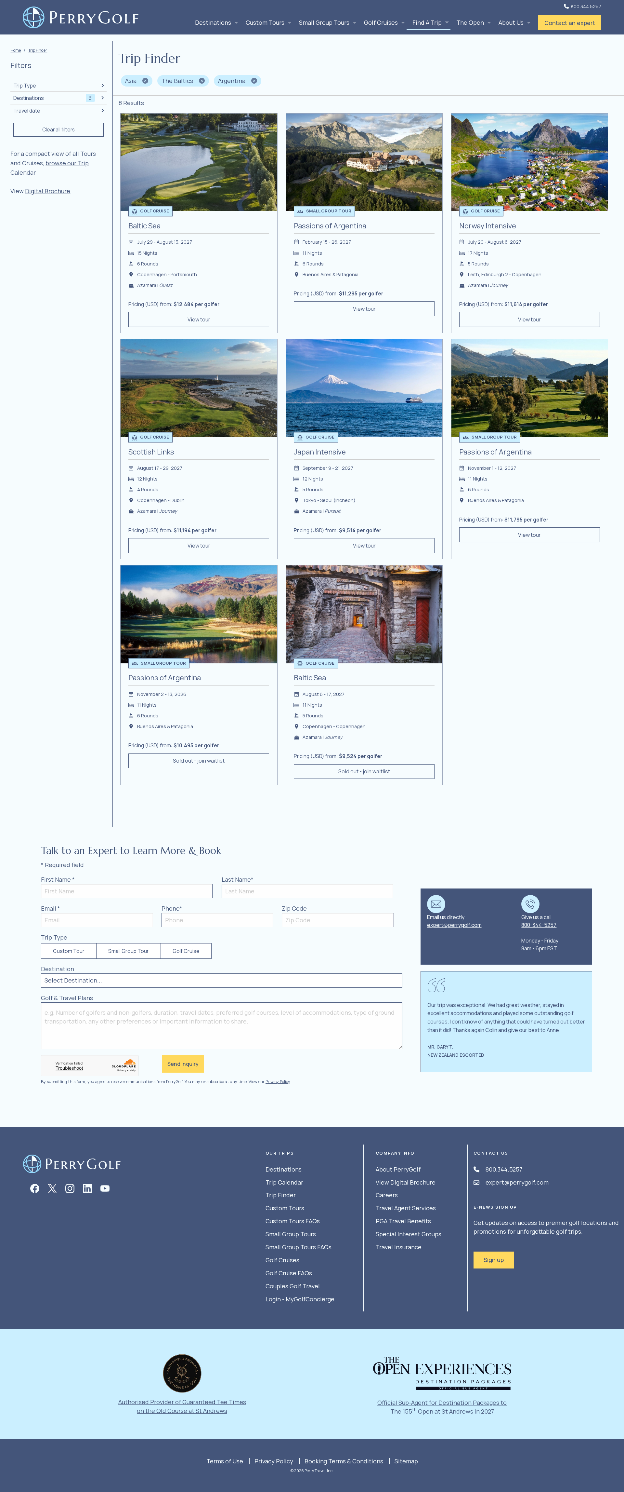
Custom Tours (285, 1208)
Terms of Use (224, 1461)
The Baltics (178, 81)
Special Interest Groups (408, 1234)
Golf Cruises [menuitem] (381, 22)
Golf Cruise (186, 951)
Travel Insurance (399, 1247)
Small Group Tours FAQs (299, 1247)
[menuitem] (47, 191)
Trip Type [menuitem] (24, 85)
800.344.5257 (586, 6)
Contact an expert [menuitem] (569, 23)
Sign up (494, 1260)
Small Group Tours (291, 1234)
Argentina (232, 81)
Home (15, 50)
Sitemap (406, 1461)
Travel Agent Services (406, 1208)
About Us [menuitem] (511, 22)
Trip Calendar (284, 1182)
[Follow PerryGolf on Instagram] (69, 1188)
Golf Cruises (282, 1260)
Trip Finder (37, 50)
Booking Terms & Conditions (344, 1461)
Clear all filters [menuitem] (58, 129)
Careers (387, 1195)
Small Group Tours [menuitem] (324, 22)
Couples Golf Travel (293, 1286)
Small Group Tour (128, 951)
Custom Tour (68, 951)
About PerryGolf (398, 1169)
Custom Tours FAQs (293, 1221)
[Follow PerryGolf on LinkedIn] (87, 1188)
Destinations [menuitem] (213, 22)
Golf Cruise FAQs (289, 1273)
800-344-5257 (538, 925)
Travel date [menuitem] (26, 110)
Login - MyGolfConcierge (300, 1299)
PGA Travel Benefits (403, 1221)
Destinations (284, 1169)
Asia (131, 81)
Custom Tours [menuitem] (265, 22)
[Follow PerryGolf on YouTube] (105, 1188)
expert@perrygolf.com (454, 925)
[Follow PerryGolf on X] (52, 1188)
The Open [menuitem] (470, 22)
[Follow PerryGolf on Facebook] (34, 1188)
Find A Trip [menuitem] (427, 22)
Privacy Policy (278, 1081)
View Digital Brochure (406, 1182)
